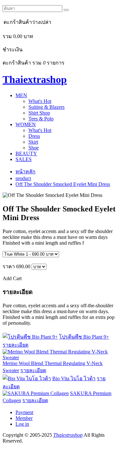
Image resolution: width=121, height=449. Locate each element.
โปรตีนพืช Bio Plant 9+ (84, 337)
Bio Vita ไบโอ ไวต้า (74, 378)
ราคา (9, 266)
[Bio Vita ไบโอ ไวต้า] (27, 378)
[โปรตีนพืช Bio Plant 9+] (30, 337)
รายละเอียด (15, 345)
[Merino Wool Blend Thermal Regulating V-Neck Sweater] (60, 357)
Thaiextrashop (35, 79)
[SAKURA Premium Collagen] (36, 393)
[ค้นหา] (66, 10)
